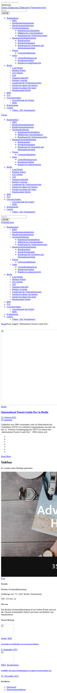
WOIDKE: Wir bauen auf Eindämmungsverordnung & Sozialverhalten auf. (26, 670)
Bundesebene (13, 665)
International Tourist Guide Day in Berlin (24, 412)
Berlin (4, 407)
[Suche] (5, 13)
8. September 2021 (9, 649)
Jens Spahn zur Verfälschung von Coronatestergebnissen (20, 644)
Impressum (11, 687)
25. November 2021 (10, 676)
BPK (10, 638)
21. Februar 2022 (8, 417)
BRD (3, 665)
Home (4, 324)
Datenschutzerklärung (16, 689)
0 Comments (6, 420)
